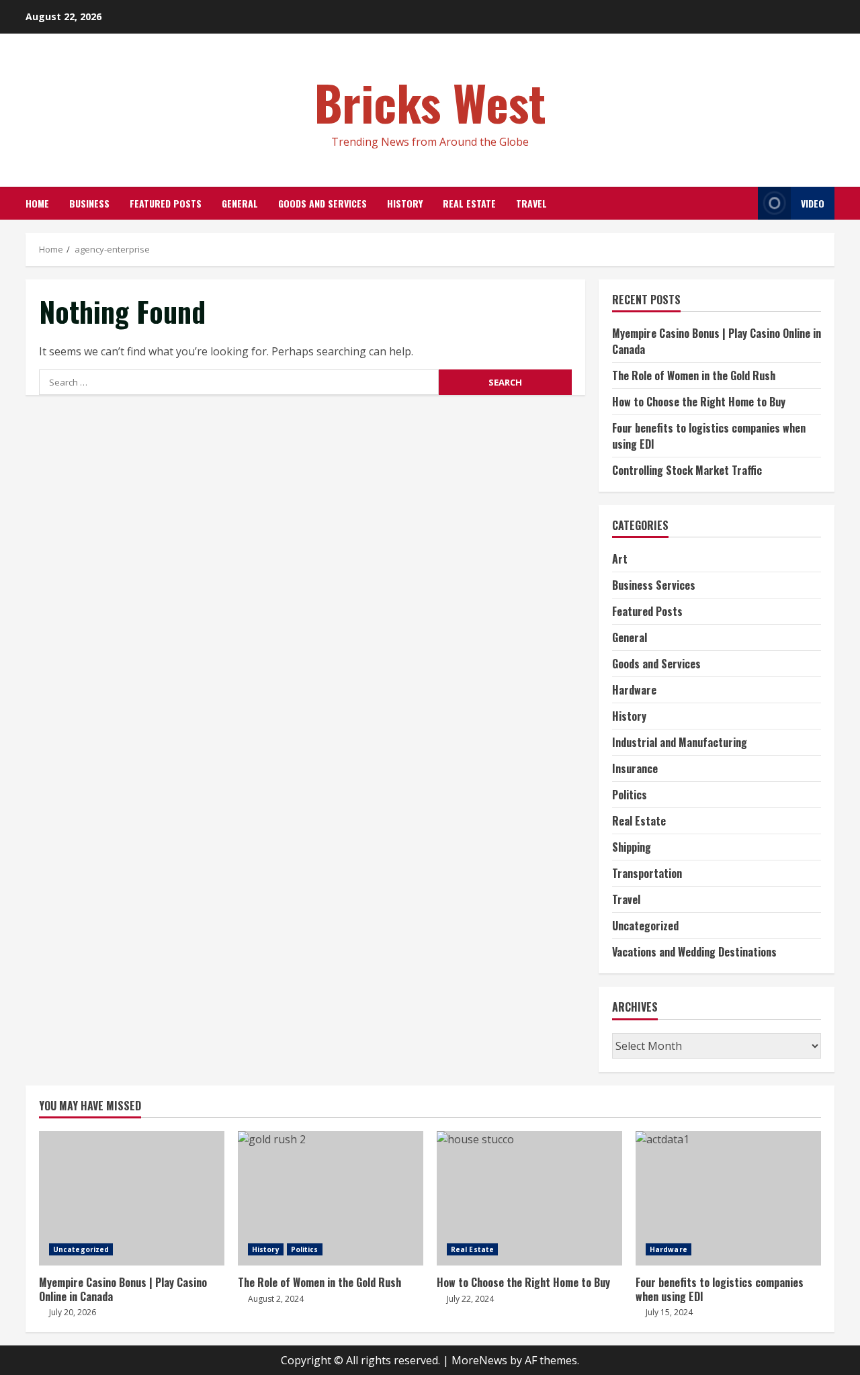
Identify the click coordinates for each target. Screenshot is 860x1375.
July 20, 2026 (72, 1312)
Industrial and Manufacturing (679, 742)
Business (89, 203)
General (240, 203)
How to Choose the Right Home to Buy (698, 402)
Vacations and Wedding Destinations (694, 952)
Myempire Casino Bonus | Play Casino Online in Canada (131, 1198)
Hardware (634, 690)
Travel (531, 203)
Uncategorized (645, 926)
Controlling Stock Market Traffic (687, 470)
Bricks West (430, 102)
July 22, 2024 (470, 1298)
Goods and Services (322, 203)
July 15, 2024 (669, 1312)
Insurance (635, 768)
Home (37, 203)
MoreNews (479, 1360)
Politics (629, 795)
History (405, 203)
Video (812, 203)
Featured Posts (166, 203)
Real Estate (469, 203)
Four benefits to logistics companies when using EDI (728, 1198)
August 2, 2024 (276, 1298)
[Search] (744, 203)
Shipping (631, 847)
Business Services (653, 585)
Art (620, 559)
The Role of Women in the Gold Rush (693, 375)
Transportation (647, 873)
